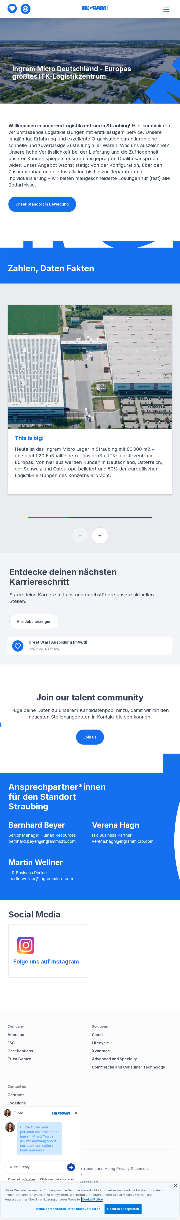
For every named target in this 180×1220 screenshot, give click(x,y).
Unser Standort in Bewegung (42, 204)
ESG (11, 1043)
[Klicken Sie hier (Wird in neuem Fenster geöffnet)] (25, 945)
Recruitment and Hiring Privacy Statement (111, 1168)
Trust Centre (19, 1059)
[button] (100, 535)
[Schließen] (175, 1185)
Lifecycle (100, 1043)
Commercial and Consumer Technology (128, 1067)
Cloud (97, 1034)
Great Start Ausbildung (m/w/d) (58, 642)
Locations (17, 1103)
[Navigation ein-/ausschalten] (166, 10)
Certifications (20, 1051)
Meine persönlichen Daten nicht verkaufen (67, 1209)
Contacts (16, 1094)
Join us (90, 737)
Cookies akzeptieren (123, 1209)
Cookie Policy (92, 1199)
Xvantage (101, 1051)
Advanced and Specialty (114, 1059)
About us (16, 1034)
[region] (90, 1200)
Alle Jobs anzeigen (34, 621)
